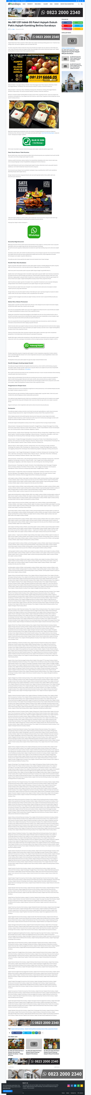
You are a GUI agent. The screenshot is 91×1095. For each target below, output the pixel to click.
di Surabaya (27, 369)
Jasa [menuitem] (51, 4)
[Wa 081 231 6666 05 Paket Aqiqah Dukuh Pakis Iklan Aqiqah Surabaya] (65, 58)
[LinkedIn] (36, 1033)
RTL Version (23, 0)
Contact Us (17, 0)
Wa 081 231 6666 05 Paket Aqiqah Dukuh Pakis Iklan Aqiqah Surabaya (75, 59)
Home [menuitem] (24, 4)
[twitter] (78, 1)
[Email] (39, 1033)
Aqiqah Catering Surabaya (19, 19)
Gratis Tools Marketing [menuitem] (67, 4)
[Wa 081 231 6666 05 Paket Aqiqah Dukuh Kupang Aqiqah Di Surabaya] (34, 1044)
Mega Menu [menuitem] (38, 4)
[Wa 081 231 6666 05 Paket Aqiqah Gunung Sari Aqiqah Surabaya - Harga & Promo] (16, 1044)
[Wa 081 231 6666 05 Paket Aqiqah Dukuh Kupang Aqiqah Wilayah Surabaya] (52, 1044)
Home (9, 0)
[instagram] (68, 1085)
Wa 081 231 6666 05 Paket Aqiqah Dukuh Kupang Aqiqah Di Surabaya (34, 1052)
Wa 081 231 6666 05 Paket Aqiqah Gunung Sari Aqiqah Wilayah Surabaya (70, 51)
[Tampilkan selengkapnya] (42, 1033)
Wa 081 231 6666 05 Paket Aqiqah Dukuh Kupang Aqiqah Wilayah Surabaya (51, 1052)
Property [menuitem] (30, 4)
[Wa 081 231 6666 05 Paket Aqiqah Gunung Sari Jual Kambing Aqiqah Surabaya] (65, 65)
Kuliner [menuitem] (46, 4)
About (13, 0)
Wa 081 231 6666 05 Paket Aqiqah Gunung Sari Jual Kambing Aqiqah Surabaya (76, 66)
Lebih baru (11, 1067)
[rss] (82, 1)
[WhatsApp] (33, 1033)
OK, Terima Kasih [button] (7, 1091)
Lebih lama (56, 1067)
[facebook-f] (72, 1085)
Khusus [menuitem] (56, 4)
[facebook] (76, 1)
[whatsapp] (80, 1)
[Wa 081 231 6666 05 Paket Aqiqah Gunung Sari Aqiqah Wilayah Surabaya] (72, 41)
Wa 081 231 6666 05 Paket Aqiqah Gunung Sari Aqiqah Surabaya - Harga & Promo (16, 1053)
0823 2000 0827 (7, 1088)
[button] (78, 4)
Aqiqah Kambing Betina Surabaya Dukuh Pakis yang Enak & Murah (41, 1028)
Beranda (10, 19)
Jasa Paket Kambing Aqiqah (48, 133)
